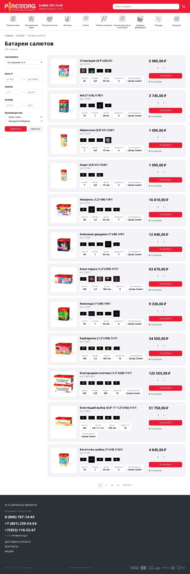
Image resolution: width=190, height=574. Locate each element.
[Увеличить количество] (164, 68)
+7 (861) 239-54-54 (21, 523)
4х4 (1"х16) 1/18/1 (91, 95)
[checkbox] (6, 117)
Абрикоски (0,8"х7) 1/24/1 (97, 130)
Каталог (20, 35)
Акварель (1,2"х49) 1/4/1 (96, 199)
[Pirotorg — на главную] (20, 6)
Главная (9, 35)
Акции (9, 551)
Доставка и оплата (18, 541)
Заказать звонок (47, 9)
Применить (15, 128)
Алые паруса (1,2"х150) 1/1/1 (99, 269)
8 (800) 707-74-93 (51, 5)
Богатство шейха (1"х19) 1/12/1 (101, 449)
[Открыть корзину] (183, 6)
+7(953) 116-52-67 (20, 530)
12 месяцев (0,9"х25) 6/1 (96, 60)
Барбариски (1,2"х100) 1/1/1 (98, 338)
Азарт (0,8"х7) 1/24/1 (93, 165)
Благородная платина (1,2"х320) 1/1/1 (106, 373)
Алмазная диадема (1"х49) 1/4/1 (102, 234)
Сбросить (35, 128)
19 (118, 485)
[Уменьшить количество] (152, 68)
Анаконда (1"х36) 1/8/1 (95, 303)
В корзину (166, 75)
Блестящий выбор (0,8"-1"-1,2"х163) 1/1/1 (108, 407)
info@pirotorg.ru (19, 535)
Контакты (11, 546)
